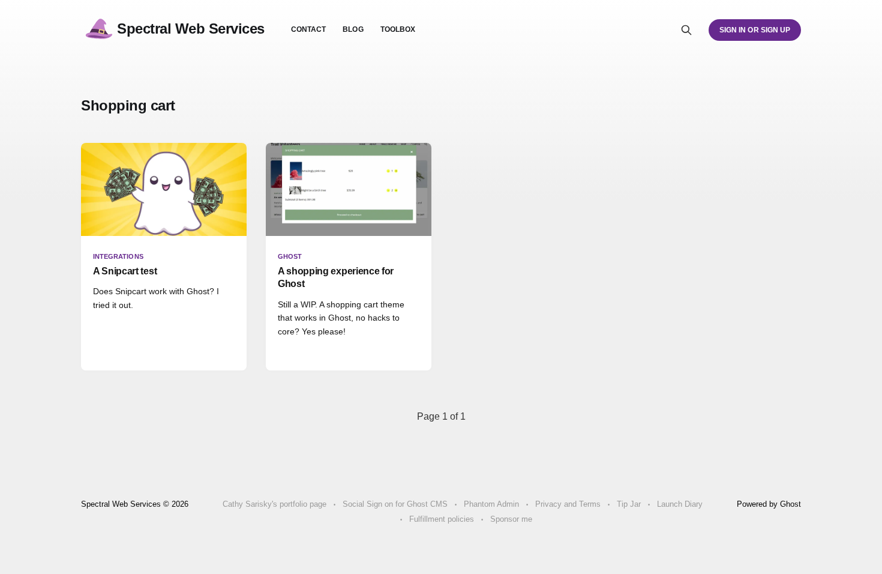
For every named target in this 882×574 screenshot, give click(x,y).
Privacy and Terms (568, 504)
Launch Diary (680, 504)
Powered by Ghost (769, 504)
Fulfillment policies (441, 519)
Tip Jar (629, 504)
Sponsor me (511, 519)
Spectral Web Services (191, 28)
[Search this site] (686, 30)
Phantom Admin (491, 504)
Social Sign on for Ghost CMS (395, 504)
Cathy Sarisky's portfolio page (274, 504)
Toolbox (397, 29)
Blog (353, 29)
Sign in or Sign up (754, 30)
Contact (308, 29)
